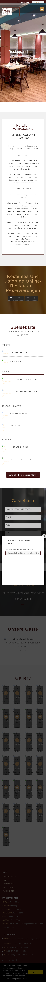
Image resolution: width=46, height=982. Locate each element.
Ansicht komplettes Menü (23, 475)
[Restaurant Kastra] (7, 11)
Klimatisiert (34, 300)
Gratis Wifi (11, 300)
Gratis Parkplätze (19, 300)
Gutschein (27, 300)
